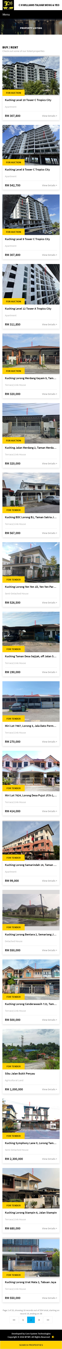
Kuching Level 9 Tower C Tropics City (27, 239)
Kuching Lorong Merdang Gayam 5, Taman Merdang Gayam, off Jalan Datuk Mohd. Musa (31, 378)
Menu (6, 14)
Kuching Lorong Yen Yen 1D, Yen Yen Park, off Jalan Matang (31, 587)
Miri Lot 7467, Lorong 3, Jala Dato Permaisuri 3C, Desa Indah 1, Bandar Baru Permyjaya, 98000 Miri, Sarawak (31, 726)
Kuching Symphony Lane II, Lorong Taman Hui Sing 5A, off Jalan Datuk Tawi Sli (31, 1143)
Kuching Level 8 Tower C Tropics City (27, 169)
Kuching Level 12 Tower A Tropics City (28, 308)
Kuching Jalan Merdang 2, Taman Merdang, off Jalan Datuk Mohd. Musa (31, 447)
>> (48, 1319)
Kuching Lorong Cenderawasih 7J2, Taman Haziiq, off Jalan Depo (31, 1004)
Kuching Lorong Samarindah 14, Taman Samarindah (31, 865)
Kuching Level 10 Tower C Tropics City (28, 100)
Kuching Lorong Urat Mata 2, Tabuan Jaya (30, 1282)
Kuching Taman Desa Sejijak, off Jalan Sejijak (31, 656)
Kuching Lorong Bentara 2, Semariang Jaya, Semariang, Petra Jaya (31, 934)
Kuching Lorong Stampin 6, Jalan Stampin (31, 1212)
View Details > (49, 115)
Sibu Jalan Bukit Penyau (20, 1073)
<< (14, 1319)
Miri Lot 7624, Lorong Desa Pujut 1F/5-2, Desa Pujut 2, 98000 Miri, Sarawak (31, 795)
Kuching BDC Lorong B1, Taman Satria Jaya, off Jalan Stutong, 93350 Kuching (31, 517)
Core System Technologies (38, 1333)
